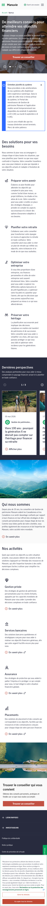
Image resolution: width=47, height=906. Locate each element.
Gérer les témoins (23, 895)
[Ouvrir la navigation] (42, 5)
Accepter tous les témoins (23, 901)
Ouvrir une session (33, 5)
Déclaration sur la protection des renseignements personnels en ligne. (22, 888)
